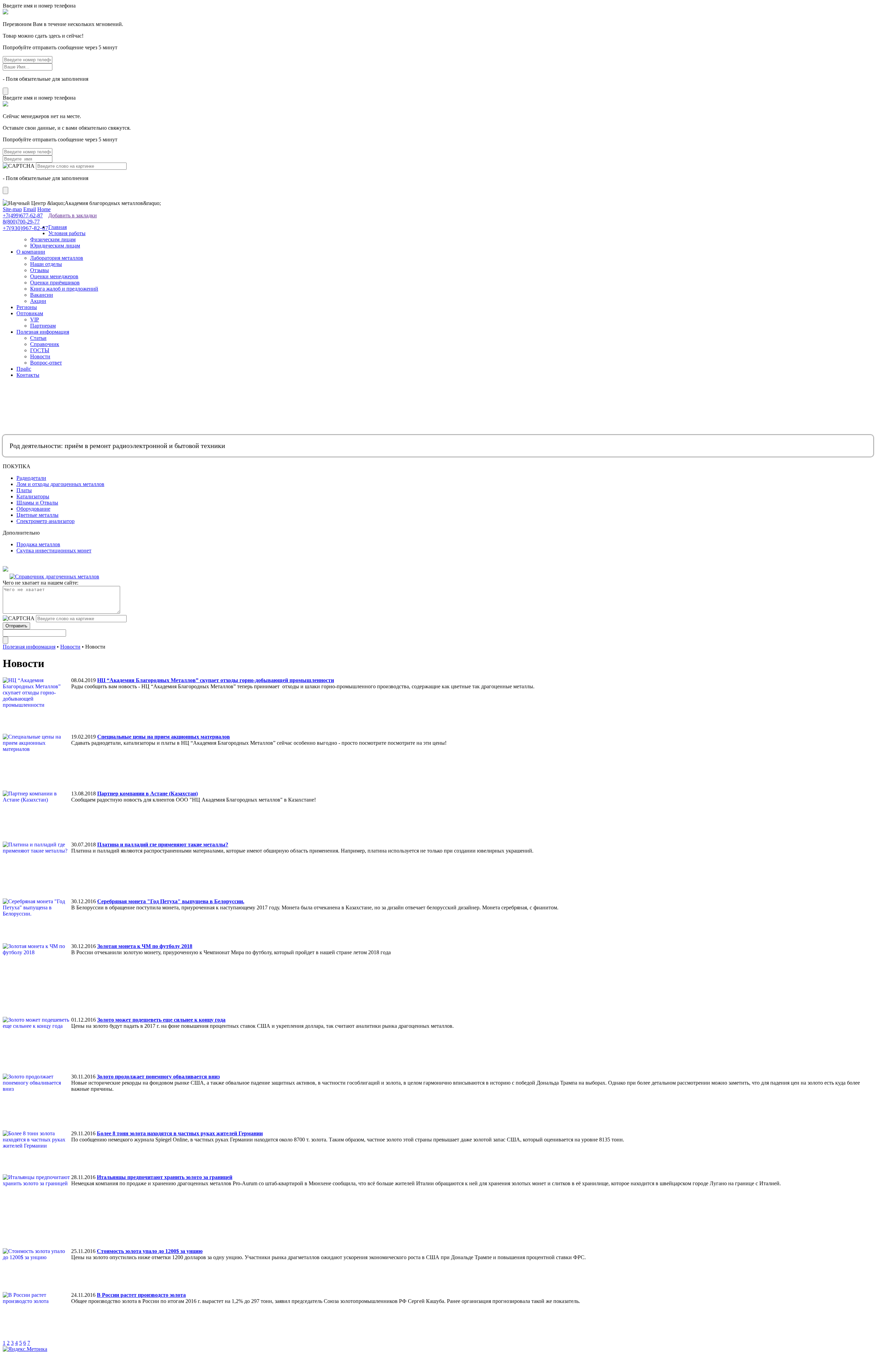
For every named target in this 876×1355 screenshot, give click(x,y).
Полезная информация (42, 332)
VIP (34, 319)
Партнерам (43, 326)
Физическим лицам (53, 239)
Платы (24, 490)
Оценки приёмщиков (55, 282)
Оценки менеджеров (54, 276)
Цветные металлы (37, 515)
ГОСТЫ (39, 350)
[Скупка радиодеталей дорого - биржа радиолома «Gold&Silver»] (3, 197)
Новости (40, 356)
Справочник (44, 344)
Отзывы (39, 270)
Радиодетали (31, 478)
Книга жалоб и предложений (64, 289)
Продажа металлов (38, 544)
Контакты (27, 375)
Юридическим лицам (55, 245)
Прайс (23, 369)
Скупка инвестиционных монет (53, 550)
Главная (57, 227)
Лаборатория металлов (56, 258)
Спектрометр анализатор (45, 521)
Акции (38, 301)
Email (29, 209)
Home (44, 209)
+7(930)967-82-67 (25, 228)
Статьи (38, 338)
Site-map (12, 209)
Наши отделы (46, 264)
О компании (30, 252)
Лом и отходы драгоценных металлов (60, 484)
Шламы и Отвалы (37, 503)
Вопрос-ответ (46, 363)
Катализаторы (32, 496)
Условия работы (67, 233)
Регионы (26, 307)
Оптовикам (29, 313)
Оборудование (33, 509)
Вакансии (41, 295)
